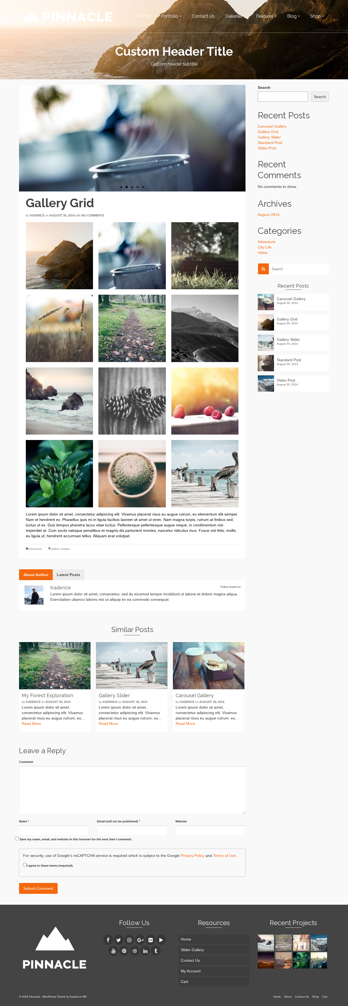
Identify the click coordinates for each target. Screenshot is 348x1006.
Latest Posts (68, 575)
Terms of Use (224, 855)
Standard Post (270, 142)
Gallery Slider (269, 137)
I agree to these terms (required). (50, 865)
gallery (55, 548)
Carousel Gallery (272, 126)
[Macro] (302, 960)
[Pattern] (284, 943)
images (65, 548)
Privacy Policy (192, 855)
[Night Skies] (266, 960)
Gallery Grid (268, 132)
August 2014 (268, 214)
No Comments (92, 215)
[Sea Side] (266, 943)
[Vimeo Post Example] (302, 943)
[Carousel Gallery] (208, 666)
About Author (35, 575)
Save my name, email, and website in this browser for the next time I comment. (76, 839)
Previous (16, 138)
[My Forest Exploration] (55, 666)
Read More (31, 723)
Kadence (37, 215)
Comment (26, 761)
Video (263, 252)
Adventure (35, 548)
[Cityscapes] (319, 960)
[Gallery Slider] (131, 666)
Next (248, 138)
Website (181, 821)
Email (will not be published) (118, 821)
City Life (265, 247)
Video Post (267, 148)
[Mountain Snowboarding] (319, 943)
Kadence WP (78, 996)
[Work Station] (284, 960)
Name (24, 821)
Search (264, 87)
